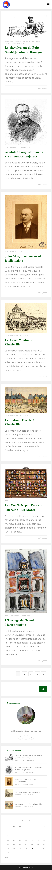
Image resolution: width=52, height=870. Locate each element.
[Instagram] (26, 737)
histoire (9, 41)
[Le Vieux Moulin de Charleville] (9, 793)
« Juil (6, 857)
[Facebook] (20, 737)
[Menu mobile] (48, 4)
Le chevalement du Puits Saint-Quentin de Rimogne (23, 49)
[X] (31, 737)
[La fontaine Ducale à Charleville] (9, 805)
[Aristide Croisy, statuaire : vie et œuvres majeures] (9, 769)
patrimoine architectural (27, 41)
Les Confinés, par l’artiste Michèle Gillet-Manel (23, 507)
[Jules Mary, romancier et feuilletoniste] (9, 781)
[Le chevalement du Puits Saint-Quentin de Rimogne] (9, 758)
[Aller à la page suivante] (43, 673)
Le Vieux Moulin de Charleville (19, 342)
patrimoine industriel (15, 43)
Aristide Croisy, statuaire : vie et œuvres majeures (24, 154)
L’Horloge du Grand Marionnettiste (19, 622)
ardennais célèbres (14, 147)
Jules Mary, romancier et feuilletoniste (23, 258)
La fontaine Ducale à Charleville (19, 422)
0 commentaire (13, 88)
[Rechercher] (43, 689)
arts (27, 147)
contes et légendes (20, 616)
